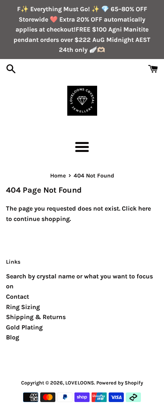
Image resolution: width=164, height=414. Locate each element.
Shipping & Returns (36, 317)
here (144, 208)
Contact (17, 296)
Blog (12, 337)
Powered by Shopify (119, 383)
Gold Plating (24, 327)
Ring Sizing (23, 307)
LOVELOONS (79, 383)
